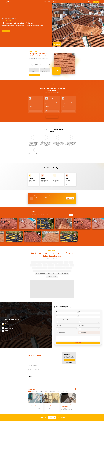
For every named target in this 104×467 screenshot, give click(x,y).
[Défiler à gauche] (70, 215)
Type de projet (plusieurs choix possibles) (62, 319)
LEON (71, 262)
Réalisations (54, 1)
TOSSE (58, 273)
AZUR (39, 262)
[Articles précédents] (72, 389)
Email (79, 315)
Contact (58, 1)
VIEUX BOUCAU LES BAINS (52, 276)
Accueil (45, 1)
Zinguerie (45, 391)
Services (49, 1)
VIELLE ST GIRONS (65, 273)
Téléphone (57, 315)
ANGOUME (34, 262)
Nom (56, 311)
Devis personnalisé (70, 198)
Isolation (58, 391)
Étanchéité (41, 391)
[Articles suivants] (75, 389)
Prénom (79, 311)
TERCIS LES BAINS (51, 273)
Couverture (9, 18)
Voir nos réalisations (61, 417)
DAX (44, 262)
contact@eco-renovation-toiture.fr (9, 328)
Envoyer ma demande (78, 342)
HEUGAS (60, 262)
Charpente (62, 391)
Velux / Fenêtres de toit (52, 391)
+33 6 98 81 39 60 (89, 1)
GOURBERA (49, 262)
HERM (55, 262)
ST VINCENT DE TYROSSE (40, 273)
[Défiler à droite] (72, 215)
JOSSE (66, 262)
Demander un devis (32, 110)
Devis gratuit (96, 1)
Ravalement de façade (35, 391)
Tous (29, 391)
